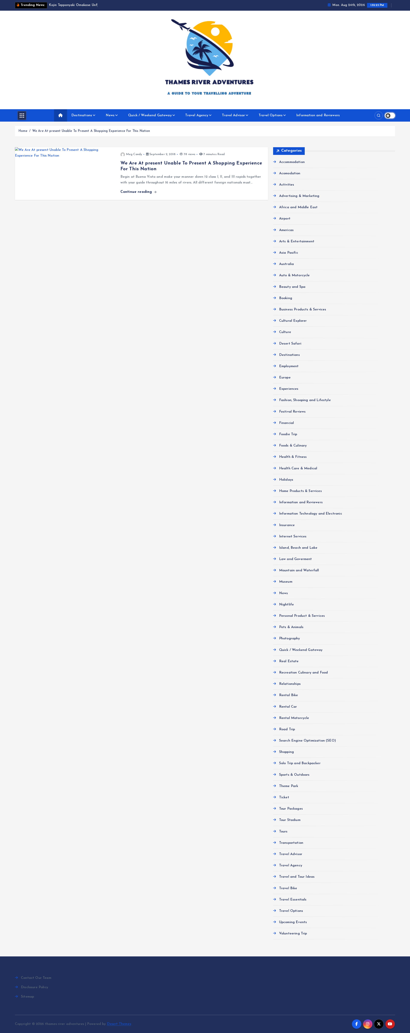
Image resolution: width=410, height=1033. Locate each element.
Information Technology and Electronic (310, 513)
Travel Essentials (293, 899)
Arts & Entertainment (296, 241)
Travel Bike (288, 888)
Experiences (289, 389)
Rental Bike (288, 695)
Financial (286, 423)
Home (23, 131)
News (110, 115)
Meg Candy (134, 154)
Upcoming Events (293, 922)
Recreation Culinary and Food (303, 672)
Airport (284, 218)
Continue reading (136, 192)
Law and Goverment (295, 559)
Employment (289, 366)
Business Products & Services (302, 309)
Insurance (287, 525)
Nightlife (286, 604)
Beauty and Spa (292, 287)
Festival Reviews (292, 411)
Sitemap (27, 996)
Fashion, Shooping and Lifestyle (305, 400)
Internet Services (293, 536)
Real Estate (289, 661)
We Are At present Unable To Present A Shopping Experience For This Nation (91, 131)
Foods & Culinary (293, 445)
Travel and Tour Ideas (297, 877)
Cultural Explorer (293, 321)
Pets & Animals (291, 627)
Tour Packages (291, 808)
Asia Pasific (288, 253)
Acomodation (289, 173)
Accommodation (292, 162)
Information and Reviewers (318, 115)
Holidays (286, 480)
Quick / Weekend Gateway (150, 115)
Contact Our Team (36, 978)
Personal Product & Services (302, 616)
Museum (285, 581)
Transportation (291, 843)
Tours (283, 831)
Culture (285, 332)
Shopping (286, 752)
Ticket (284, 797)
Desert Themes (119, 1024)
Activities (286, 184)
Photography (289, 638)
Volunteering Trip (293, 933)
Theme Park (288, 786)
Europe (285, 377)
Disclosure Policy (34, 987)
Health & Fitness (293, 457)
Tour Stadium (289, 820)
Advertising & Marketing (299, 196)
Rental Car (288, 707)
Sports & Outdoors (294, 775)
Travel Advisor (233, 115)
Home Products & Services (300, 491)
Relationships (290, 684)
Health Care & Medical (298, 468)
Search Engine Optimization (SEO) (307, 740)
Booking (285, 298)
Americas (286, 230)
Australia (286, 264)
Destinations (81, 115)
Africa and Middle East (298, 207)
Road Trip (287, 729)
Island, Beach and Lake (298, 548)
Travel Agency (196, 115)
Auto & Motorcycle (294, 275)
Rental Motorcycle (294, 718)
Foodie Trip (288, 434)
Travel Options (271, 115)
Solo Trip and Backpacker (300, 763)
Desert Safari (290, 343)
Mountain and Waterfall (299, 570)
